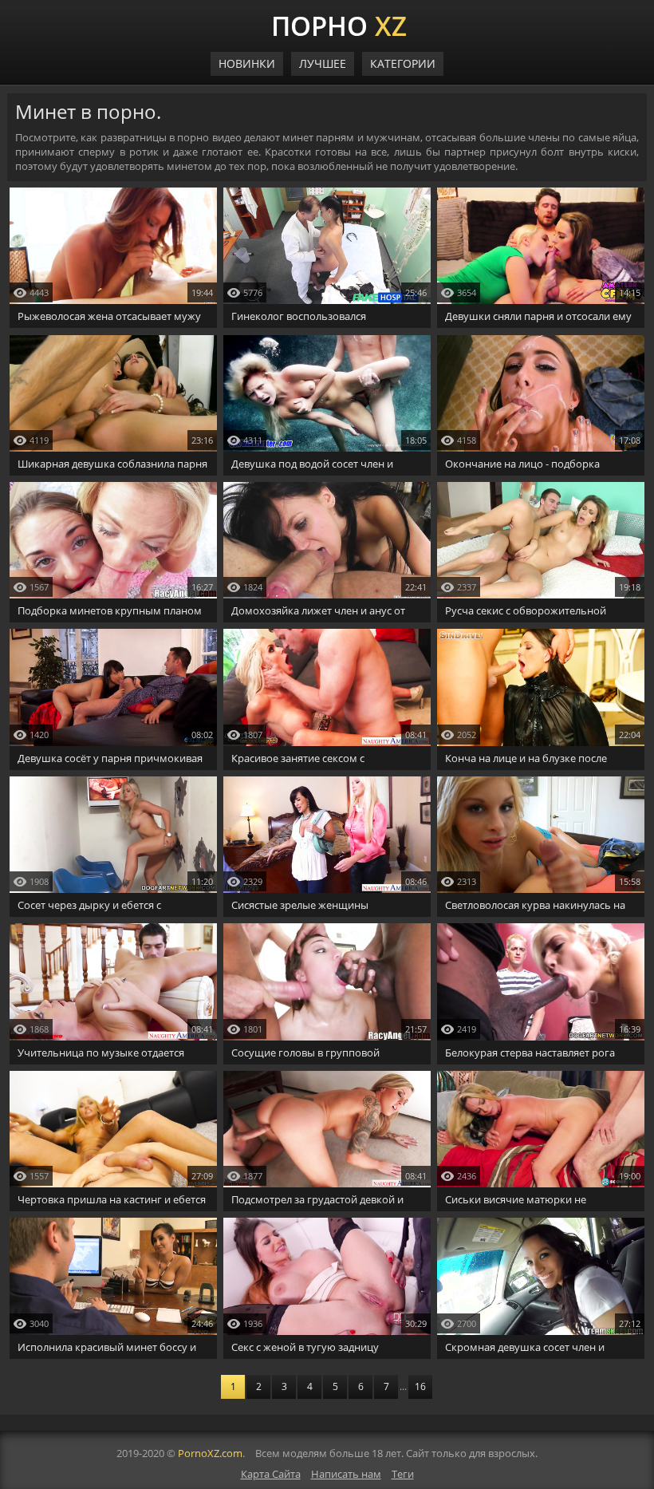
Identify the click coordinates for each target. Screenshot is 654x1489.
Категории (402, 63)
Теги (403, 1474)
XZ (339, 24)
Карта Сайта (271, 1474)
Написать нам (346, 1474)
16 (420, 1386)
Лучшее (322, 63)
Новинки (247, 63)
